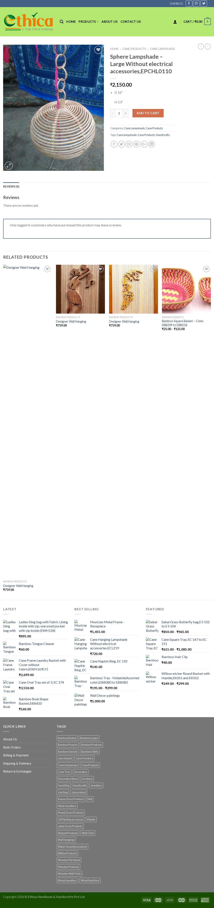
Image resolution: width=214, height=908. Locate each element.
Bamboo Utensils (68, 751)
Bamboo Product (67, 744)
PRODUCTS (87, 21)
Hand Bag (63, 785)
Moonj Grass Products (71, 812)
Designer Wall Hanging (18, 586)
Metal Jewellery (67, 806)
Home (71, 21)
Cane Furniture (84, 758)
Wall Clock (88, 833)
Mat (90, 799)
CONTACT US (131, 21)
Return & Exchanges (17, 771)
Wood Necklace (90, 880)
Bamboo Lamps (89, 738)
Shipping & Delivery (17, 763)
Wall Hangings (66, 839)
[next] (211, 431)
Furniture (87, 778)
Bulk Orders (12, 747)
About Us (10, 739)
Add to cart (147, 113)
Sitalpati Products (68, 833)
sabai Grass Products (70, 826)
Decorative (80, 772)
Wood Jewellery (67, 880)
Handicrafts (163, 135)
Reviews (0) (11, 186)
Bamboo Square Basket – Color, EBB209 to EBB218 (183, 323)
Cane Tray (64, 772)
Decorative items (68, 778)
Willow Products (67, 853)
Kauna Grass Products (71, 799)
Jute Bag (63, 792)
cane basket (65, 758)
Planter (91, 819)
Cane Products (134, 49)
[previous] (3, 431)
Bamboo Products (91, 744)
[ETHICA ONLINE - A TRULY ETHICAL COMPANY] (28, 21)
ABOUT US (109, 21)
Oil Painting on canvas (70, 819)
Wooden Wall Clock (69, 873)
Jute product (78, 792)
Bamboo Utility (89, 751)
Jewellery (96, 785)
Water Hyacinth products (72, 846)
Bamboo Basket (67, 738)
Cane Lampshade (162, 49)
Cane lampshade (127, 135)
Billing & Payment (16, 755)
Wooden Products (68, 867)
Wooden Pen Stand (69, 860)
